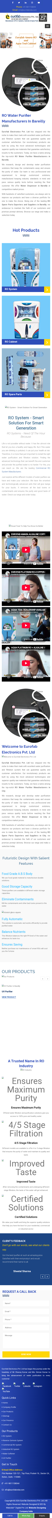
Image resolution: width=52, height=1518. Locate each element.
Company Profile (9, 1407)
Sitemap (5, 1416)
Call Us (10, 1516)
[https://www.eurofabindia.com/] (26, 17)
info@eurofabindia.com (25, 10)
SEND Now (26, 1354)
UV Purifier (6, 1458)
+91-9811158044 (26, 7)
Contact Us (7, 1425)
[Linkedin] (26, 2)
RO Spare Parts (13, 394)
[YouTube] (39, 2)
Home (5, 1403)
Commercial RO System (12, 1445)
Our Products (7, 1411)
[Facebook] (13, 2)
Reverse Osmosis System (12, 1440)
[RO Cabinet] (26, 320)
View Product (9, 1043)
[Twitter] (19, 2)
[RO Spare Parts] (26, 372)
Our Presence (8, 1420)
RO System (11, 289)
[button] (4, 41)
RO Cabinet (11, 341)
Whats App (26, 1516)
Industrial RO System (10, 1449)
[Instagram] (32, 2)
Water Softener (8, 1453)
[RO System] (26, 267)
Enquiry (42, 1516)
